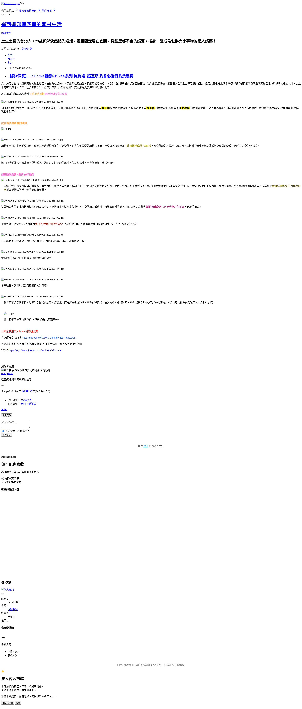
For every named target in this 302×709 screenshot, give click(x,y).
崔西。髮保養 (28, 403)
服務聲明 (181, 665)
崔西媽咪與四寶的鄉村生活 (31, 24)
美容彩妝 (26, 400)
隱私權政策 (169, 665)
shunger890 (7, 373)
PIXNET (127, 665)
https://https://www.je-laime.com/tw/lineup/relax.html (35, 350)
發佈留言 (7, 435)
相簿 (10, 55)
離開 (18, 703)
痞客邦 (25, 391)
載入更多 (7, 415)
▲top (4, 409)
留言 (32, 391)
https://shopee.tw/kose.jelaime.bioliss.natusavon (49, 337)
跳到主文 (6, 33)
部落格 (11, 59)
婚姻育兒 (27, 48)
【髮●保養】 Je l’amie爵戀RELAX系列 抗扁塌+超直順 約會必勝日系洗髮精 (70, 76)
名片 (10, 62)
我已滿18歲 (8, 703)
